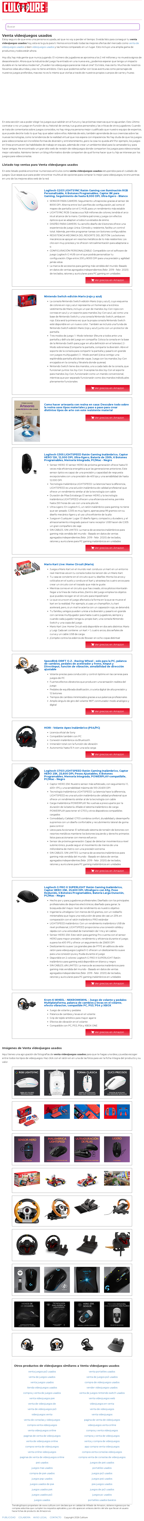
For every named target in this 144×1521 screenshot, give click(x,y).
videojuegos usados (43, 47)
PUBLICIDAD (9, 1517)
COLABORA (24, 1517)
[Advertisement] (72, 97)
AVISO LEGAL (40, 1517)
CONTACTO (55, 1517)
